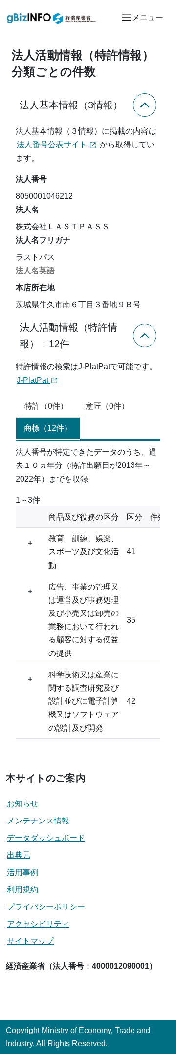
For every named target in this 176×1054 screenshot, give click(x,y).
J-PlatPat (33, 380)
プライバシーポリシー (46, 907)
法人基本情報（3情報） (71, 105)
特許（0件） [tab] (46, 406)
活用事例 (22, 872)
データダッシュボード (46, 838)
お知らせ (22, 804)
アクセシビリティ (38, 924)
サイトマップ (30, 941)
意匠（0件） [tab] (107, 406)
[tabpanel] (88, 592)
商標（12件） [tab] (48, 428)
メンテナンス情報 (38, 821)
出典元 (18, 855)
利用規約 (22, 889)
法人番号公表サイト (53, 144)
